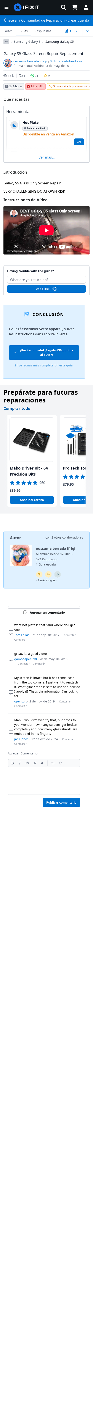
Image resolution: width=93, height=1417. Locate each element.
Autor (15, 537)
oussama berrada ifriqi (30, 61)
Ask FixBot (43, 289)
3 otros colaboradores (67, 537)
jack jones (21, 739)
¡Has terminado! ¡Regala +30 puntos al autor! (46, 352)
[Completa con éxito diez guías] (48, 574)
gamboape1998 (25, 659)
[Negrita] (12, 763)
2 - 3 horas (15, 86)
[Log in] (86, 7)
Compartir (20, 639)
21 (36, 76)
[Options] (6, 41)
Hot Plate (30, 122)
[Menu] (6, 7)
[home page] (26, 7)
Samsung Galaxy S (27, 41)
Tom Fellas (21, 635)
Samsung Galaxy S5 (59, 41)
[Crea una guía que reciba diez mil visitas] (39, 574)
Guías (23, 31)
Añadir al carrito (32, 500)
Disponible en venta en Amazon (48, 134)
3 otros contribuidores (66, 61)
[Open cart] (75, 7)
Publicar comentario (61, 802)
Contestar (70, 635)
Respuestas (43, 31)
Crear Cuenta (78, 20)
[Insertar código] (27, 763)
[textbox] (44, 782)
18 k (11, 76)
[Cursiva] (19, 763)
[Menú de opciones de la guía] (87, 31)
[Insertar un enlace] (34, 763)
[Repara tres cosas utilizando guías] (57, 574)
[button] (63, 7)
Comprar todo (16, 408)
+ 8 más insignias (46, 580)
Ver (79, 142)
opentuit (20, 701)
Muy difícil (37, 86)
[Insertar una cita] (41, 763)
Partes (8, 31)
